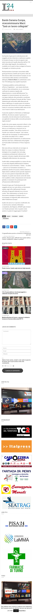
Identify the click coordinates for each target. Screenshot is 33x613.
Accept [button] (16, 610)
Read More (22, 610)
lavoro (21, 216)
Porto (17, 29)
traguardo (5, 218)
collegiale (14, 216)
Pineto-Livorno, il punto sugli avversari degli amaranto (16, 268)
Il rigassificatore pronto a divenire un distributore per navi (16, 234)
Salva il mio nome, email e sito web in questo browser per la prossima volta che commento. (16, 361)
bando (8, 216)
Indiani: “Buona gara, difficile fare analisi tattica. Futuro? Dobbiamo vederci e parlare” (16, 238)
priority (21, 29)
